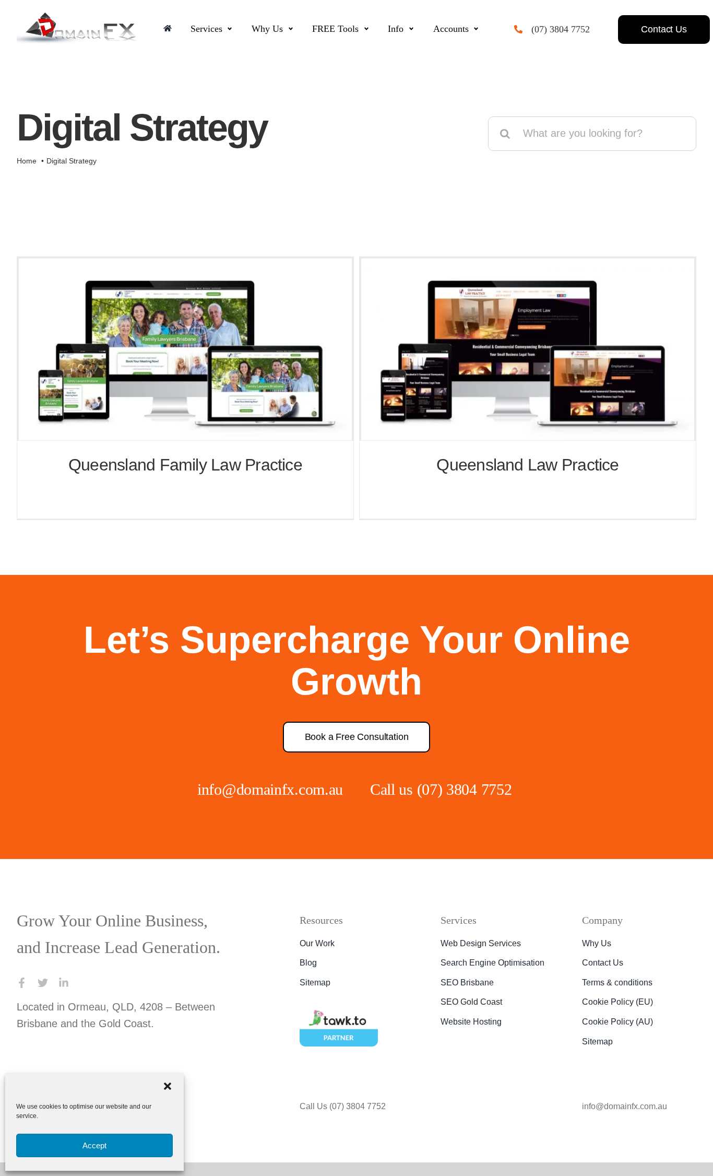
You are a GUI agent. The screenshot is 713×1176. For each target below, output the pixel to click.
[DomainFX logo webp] (77, 18)
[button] (167, 1086)
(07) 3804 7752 (565, 29)
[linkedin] (63, 1009)
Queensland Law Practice (527, 465)
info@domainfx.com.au (262, 789)
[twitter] (43, 1009)
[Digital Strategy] (185, 349)
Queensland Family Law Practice (185, 465)
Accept (94, 1145)
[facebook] (22, 1009)
